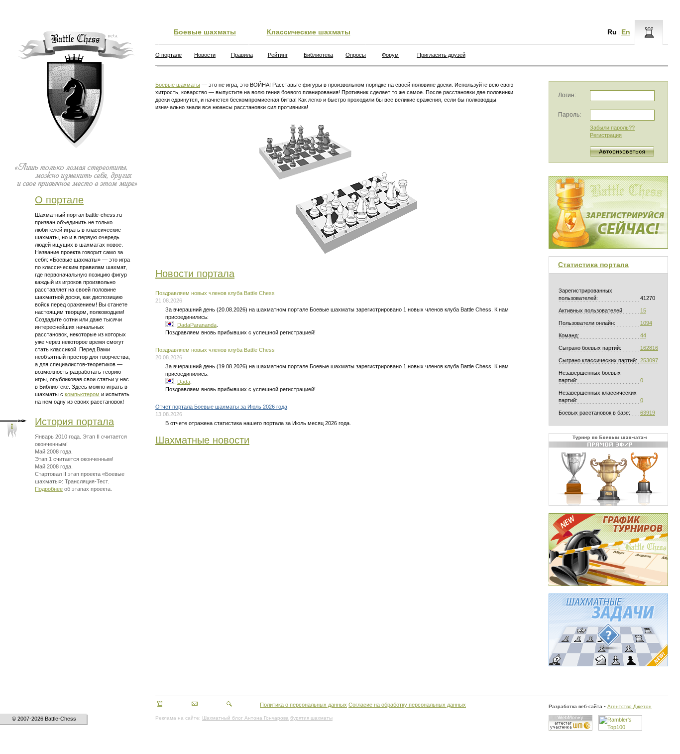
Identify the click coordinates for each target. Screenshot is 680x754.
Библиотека (318, 55)
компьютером (82, 394)
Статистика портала (593, 265)
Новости (205, 55)
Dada (183, 382)
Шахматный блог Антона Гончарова (245, 718)
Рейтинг (278, 55)
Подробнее (49, 489)
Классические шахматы (308, 32)
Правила (242, 55)
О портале (59, 199)
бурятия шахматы (311, 718)
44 (643, 335)
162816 (649, 348)
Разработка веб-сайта (575, 706)
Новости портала (194, 273)
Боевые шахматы (205, 32)
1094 (646, 323)
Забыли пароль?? (612, 128)
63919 (647, 413)
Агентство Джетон (629, 706)
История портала (74, 421)
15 (643, 310)
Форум (390, 55)
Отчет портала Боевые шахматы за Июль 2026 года (221, 407)
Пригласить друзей (441, 55)
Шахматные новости (202, 440)
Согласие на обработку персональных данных (407, 705)
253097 (649, 360)
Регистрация (606, 135)
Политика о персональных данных (303, 705)
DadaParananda (197, 325)
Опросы (355, 55)
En (625, 32)
